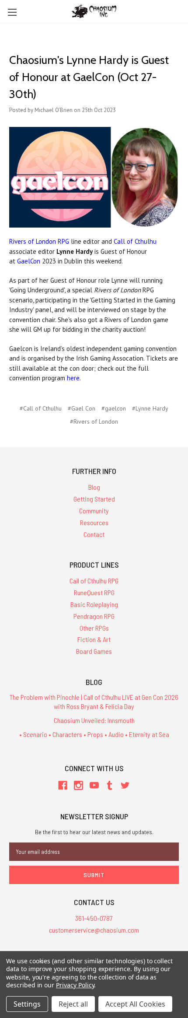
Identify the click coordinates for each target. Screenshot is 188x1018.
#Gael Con (81, 408)
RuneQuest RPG (94, 592)
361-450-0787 (94, 918)
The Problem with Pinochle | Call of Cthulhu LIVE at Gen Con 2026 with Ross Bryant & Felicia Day (94, 701)
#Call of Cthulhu (41, 408)
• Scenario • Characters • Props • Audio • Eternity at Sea (94, 734)
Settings (27, 1004)
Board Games (94, 651)
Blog (94, 487)
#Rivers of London (94, 421)
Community (94, 510)
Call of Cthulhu (135, 241)
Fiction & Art (94, 639)
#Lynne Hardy (150, 408)
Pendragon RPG (94, 616)
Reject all (73, 1004)
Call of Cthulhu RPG (94, 580)
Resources (94, 522)
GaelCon (28, 261)
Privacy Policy (75, 985)
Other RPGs (94, 628)
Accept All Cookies (135, 1004)
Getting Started (94, 499)
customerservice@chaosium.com (94, 930)
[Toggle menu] (12, 12)
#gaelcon (113, 408)
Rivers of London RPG (39, 241)
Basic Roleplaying (94, 604)
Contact (94, 534)
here (73, 378)
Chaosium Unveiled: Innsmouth (94, 720)
